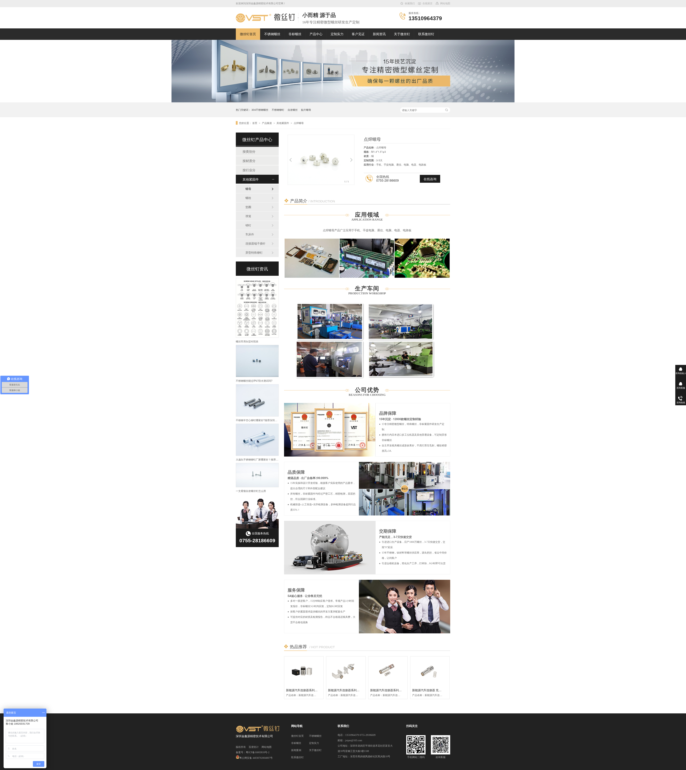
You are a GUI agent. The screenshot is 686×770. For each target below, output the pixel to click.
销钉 (248, 225)
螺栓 (248, 198)
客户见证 (358, 34)
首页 (255, 123)
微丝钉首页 (248, 34)
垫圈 (248, 207)
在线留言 (427, 3)
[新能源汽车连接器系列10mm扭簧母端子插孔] (387, 671)
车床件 (249, 234)
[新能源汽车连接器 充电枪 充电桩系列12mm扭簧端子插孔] (429, 671)
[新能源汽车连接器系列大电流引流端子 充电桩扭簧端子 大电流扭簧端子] (345, 671)
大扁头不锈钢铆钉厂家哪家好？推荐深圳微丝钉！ (263, 459)
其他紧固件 (283, 123)
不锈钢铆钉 (278, 109)
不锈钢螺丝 (272, 34)
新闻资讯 (379, 34)
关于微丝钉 (402, 34)
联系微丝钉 (426, 34)
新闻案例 (296, 750)
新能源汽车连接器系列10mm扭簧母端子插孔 (398, 690)
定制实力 (337, 34)
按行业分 (249, 170)
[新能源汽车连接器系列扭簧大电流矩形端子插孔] (303, 671)
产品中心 (316, 34)
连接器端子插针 (255, 243)
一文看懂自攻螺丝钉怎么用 (251, 491)
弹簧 (248, 216)
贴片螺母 (306, 109)
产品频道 (267, 123)
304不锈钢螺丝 (260, 109)
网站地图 (445, 3)
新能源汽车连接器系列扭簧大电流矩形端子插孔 (316, 690)
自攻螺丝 (293, 109)
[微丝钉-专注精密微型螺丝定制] (343, 101)
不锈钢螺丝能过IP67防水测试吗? (254, 380)
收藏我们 (410, 3)
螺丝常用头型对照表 (247, 341)
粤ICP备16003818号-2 (257, 752)
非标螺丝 (295, 34)
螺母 (248, 189)
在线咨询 (430, 178)
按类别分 (249, 151)
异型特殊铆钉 (254, 252)
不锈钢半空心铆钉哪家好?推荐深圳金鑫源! (259, 420)
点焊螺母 (299, 123)
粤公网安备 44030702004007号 (256, 758)
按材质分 (249, 160)
